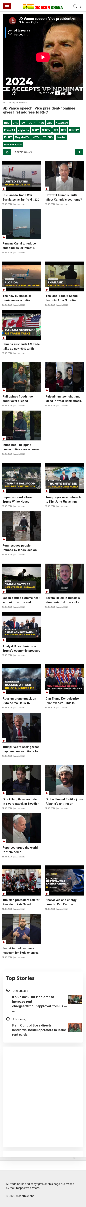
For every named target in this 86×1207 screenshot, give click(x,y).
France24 (9, 130)
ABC (50, 123)
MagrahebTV (22, 137)
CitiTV (35, 130)
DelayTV (74, 130)
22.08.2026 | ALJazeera (13, 204)
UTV (63, 130)
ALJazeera (62, 123)
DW (23, 123)
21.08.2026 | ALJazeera (13, 808)
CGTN (32, 123)
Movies (61, 137)
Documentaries (13, 144)
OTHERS (48, 137)
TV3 (56, 130)
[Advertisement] (41, 1181)
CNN (15, 123)
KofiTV (8, 137)
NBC (41, 123)
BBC (7, 123)
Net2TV (46, 130)
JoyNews (23, 130)
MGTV (36, 137)
